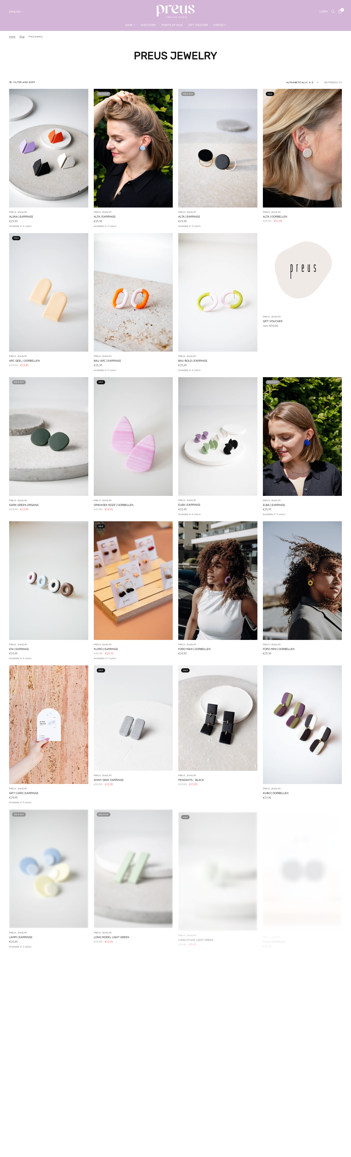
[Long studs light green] (217, 868)
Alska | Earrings (21, 216)
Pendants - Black (191, 780)
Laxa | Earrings (274, 937)
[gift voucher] (302, 272)
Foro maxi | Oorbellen (194, 649)
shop (129, 25)
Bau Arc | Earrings (107, 360)
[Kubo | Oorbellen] (302, 724)
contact (219, 25)
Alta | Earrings (105, 216)
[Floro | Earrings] (133, 580)
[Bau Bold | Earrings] (217, 292)
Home (12, 36)
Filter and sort (24, 82)
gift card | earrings (23, 793)
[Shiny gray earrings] (133, 718)
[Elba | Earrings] (217, 436)
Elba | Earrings (189, 504)
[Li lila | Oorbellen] (217, 1013)
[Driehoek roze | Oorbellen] (133, 436)
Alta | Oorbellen (275, 216)
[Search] (333, 11)
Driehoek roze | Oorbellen (113, 505)
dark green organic (24, 505)
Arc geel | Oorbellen (24, 360)
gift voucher (198, 25)
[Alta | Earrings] (133, 148)
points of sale (172, 25)
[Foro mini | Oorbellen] (302, 580)
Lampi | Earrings (20, 937)
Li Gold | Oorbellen (23, 1081)
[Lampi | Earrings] (48, 868)
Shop (21, 36)
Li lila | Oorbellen (191, 1081)
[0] (339, 11)
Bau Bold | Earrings (192, 360)
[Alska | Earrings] (48, 148)
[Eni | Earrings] (48, 580)
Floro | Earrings (106, 649)
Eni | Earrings (19, 649)
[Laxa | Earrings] (302, 868)
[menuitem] (130, 25)
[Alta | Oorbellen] (302, 148)
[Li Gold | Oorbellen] (48, 1013)
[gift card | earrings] (48, 724)
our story (148, 25)
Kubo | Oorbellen (275, 793)
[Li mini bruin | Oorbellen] (302, 1013)
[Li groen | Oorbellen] (133, 1013)
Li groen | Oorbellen (109, 1081)
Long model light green (111, 937)
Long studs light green (195, 937)
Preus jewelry (18, 212)
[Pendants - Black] (217, 718)
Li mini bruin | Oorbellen (281, 1081)
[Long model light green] (133, 868)
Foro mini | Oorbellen (279, 649)
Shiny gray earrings (109, 780)
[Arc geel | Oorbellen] (48, 292)
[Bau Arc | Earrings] (133, 292)
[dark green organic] (48, 436)
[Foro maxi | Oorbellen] (217, 580)
